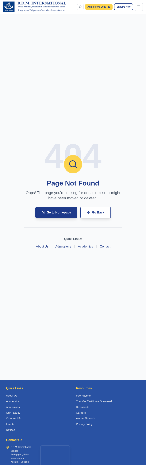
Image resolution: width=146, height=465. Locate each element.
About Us (42, 246)
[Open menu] (139, 7)
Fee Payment (84, 395)
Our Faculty (13, 412)
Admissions (63, 246)
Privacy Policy (84, 424)
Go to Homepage (59, 212)
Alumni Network (85, 418)
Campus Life (13, 418)
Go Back (98, 212)
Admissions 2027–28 (98, 7)
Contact (105, 246)
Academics (85, 246)
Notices (10, 429)
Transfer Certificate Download (94, 401)
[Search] (80, 7)
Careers (81, 412)
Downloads (82, 406)
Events (10, 424)
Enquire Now (123, 7)
